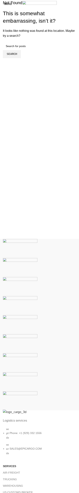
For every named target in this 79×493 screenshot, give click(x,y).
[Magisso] (20, 267)
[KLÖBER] (20, 305)
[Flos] (20, 362)
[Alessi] (20, 400)
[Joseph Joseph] (20, 324)
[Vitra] (20, 248)
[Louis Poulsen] (20, 286)
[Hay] (20, 343)
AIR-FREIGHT (11, 472)
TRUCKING (10, 479)
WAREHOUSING (13, 485)
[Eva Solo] (20, 381)
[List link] (39, 436)
